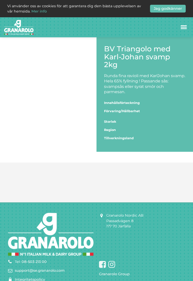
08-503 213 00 (34, 261)
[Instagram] (111, 265)
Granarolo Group (114, 274)
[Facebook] (102, 265)
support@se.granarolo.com (40, 270)
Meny (183, 27)
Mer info (39, 11)
